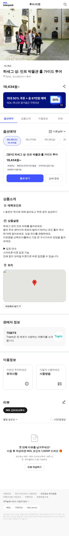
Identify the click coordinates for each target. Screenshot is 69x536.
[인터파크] (7, 4)
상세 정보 (54, 178)
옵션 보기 (25, 178)
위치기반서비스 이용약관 (26, 493)
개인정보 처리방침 (48, 493)
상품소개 (26, 118)
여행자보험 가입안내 (12, 497)
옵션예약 (8, 118)
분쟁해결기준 (42, 497)
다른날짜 (58, 131)
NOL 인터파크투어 (15, 410)
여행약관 (29, 497)
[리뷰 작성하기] (64, 402)
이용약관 (7, 493)
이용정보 (43, 118)
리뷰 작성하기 (35, 467)
